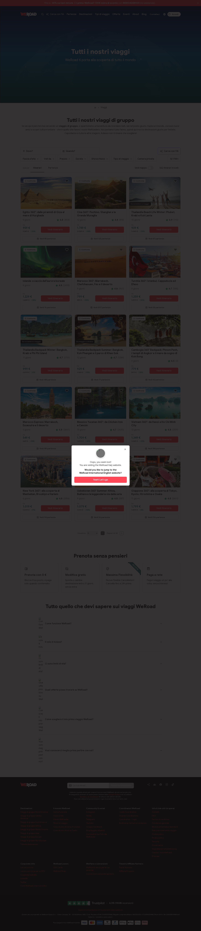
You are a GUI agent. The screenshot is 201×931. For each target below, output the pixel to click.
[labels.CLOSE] (125, 449)
